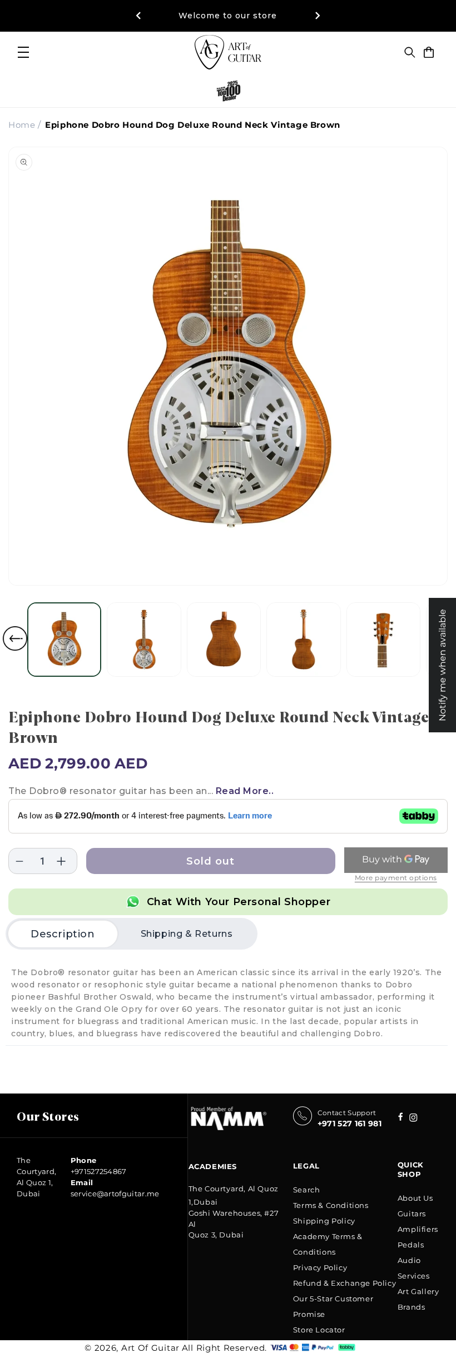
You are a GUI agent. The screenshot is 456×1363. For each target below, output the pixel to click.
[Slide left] (15, 638)
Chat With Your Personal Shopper (239, 902)
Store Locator (319, 1329)
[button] (409, 52)
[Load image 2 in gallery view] (144, 639)
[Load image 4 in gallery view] (303, 639)
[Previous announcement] (138, 15)
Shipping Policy (324, 1220)
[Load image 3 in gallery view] (224, 639)
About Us (415, 1198)
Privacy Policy (320, 1267)
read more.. (245, 791)
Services (414, 1275)
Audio (409, 1260)
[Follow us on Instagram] (400, 1117)
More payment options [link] (396, 877)
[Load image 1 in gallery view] (64, 639)
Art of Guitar (150, 1347)
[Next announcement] (317, 15)
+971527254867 (99, 1171)
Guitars (412, 1213)
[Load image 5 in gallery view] (383, 639)
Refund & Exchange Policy (344, 1283)
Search (306, 1189)
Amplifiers (418, 1229)
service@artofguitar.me (115, 1193)
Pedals (411, 1244)
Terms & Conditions (331, 1205)
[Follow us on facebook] (413, 1119)
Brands (411, 1306)
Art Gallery (418, 1291)
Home (21, 124)
